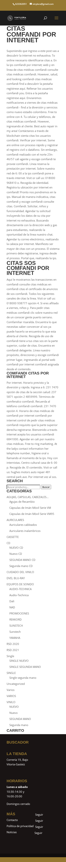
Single (10, 656)
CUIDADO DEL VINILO (20, 572)
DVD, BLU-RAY (16, 578)
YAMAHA (14, 638)
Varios (10, 690)
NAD (12, 607)
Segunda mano (18, 725)
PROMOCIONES (19, 613)
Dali (11, 601)
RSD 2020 (13, 644)
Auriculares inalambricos (25, 531)
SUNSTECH (16, 625)
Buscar (46, 487)
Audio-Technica (19, 595)
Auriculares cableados (23, 525)
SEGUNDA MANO (20, 719)
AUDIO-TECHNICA (20, 589)
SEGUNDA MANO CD (22, 560)
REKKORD (15, 619)
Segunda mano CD (21, 566)
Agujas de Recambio (22, 501)
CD (8, 543)
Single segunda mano (22, 677)
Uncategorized (16, 684)
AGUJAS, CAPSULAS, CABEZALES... (28, 497)
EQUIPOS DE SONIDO (20, 584)
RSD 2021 (13, 650)
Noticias (12, 832)
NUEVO (14, 706)
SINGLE (11, 673)
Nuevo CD (15, 554)
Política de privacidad (20, 826)
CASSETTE (13, 537)
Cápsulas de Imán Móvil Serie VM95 (31, 514)
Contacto (12, 820)
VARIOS (11, 696)
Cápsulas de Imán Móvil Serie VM (30, 508)
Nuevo (13, 713)
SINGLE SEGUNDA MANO (25, 667)
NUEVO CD (16, 547)
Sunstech (15, 631)
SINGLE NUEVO (19, 660)
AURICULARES (15, 520)
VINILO (11, 702)
